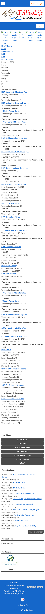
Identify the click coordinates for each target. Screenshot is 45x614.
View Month (14, 39)
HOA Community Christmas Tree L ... (15, 92)
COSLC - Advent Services (11, 111)
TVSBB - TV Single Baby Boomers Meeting (27, 499)
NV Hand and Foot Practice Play (23, 504)
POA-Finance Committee (11, 247)
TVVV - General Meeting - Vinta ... (14, 122)
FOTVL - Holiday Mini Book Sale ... (14, 184)
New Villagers (6, 46)
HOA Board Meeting (9, 266)
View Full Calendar (36, 532)
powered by (17, 610)
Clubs (3, 49)
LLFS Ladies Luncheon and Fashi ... (15, 103)
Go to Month (30, 39)
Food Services (7, 59)
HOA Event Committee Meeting (13, 369)
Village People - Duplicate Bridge (25, 526)
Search (40, 26)
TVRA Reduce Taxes (21, 520)
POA (3, 57)
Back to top (21, 605)
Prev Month (5, 39)
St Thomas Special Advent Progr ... (15, 152)
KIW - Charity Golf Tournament (23, 515)
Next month (39, 39)
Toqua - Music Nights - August (23, 493)
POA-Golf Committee (9, 274)
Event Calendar (35, 587)
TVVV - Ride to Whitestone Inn (13, 293)
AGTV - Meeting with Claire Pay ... (14, 328)
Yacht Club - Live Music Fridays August (25, 510)
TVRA (3, 43)
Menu (3, 3)
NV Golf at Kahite (19, 488)
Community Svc (7, 51)
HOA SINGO (6, 350)
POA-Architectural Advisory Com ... (15, 138)
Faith (3, 54)
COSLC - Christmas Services (12, 385)
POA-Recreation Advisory (11, 217)
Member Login (36, 4)
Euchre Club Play (19, 482)
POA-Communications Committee (15, 168)
